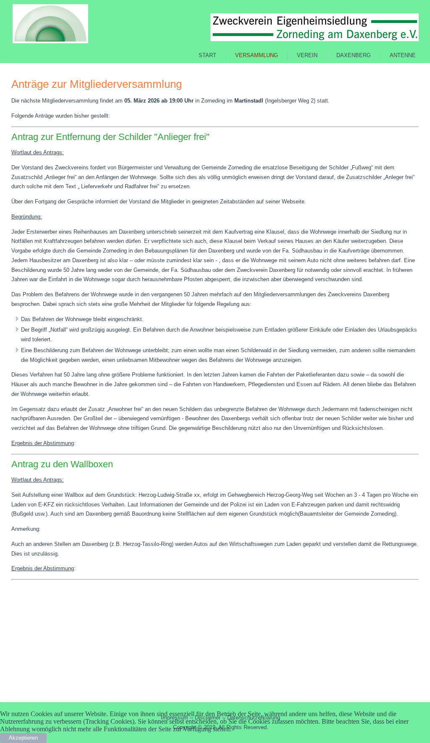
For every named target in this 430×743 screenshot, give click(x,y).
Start (207, 55)
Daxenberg (353, 55)
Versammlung (256, 55)
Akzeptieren (23, 738)
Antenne (403, 55)
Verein (307, 55)
